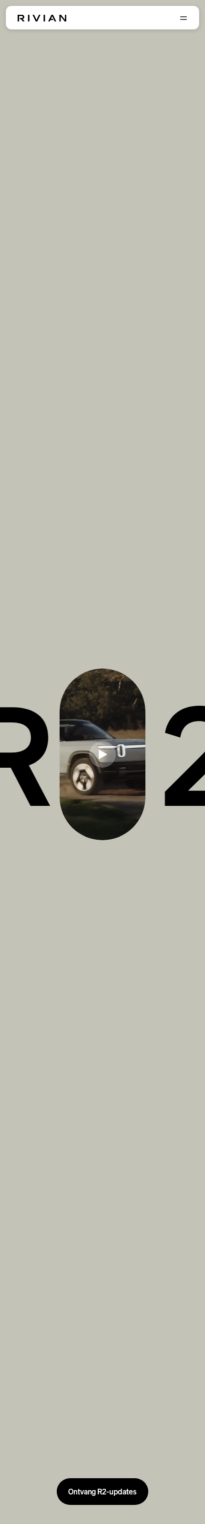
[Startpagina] (42, 18)
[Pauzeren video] (102, 754)
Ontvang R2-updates (102, 1491)
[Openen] (183, 18)
